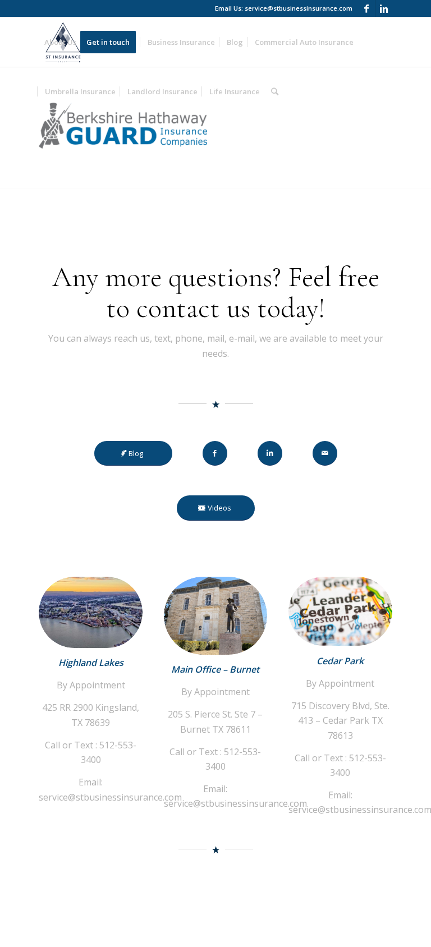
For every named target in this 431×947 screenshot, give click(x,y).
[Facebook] (367, 8)
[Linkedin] (383, 8)
